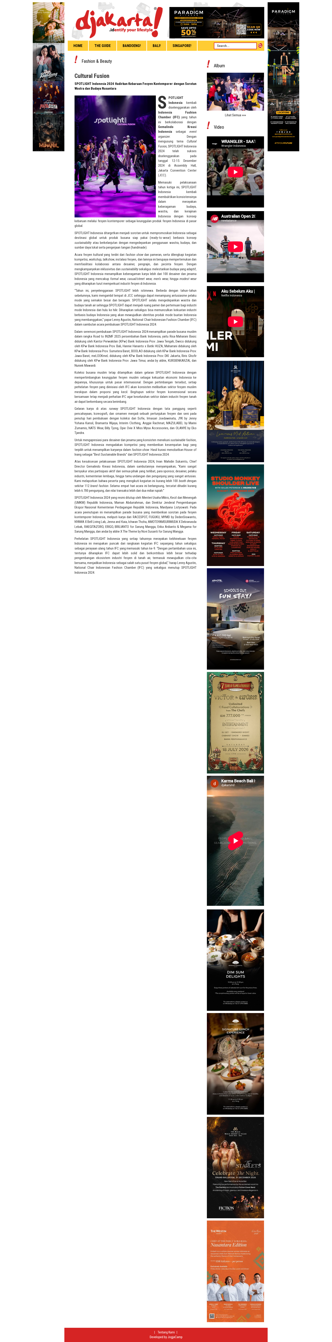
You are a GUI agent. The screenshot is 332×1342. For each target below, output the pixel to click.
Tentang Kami (166, 1332)
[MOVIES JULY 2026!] (48, 76)
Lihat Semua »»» (235, 115)
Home (77, 46)
